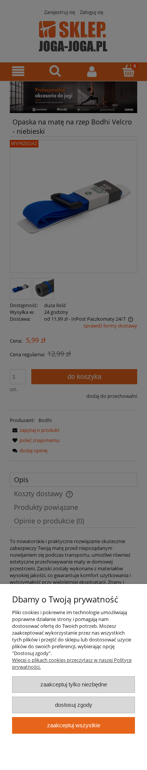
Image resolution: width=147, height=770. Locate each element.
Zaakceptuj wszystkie (73, 725)
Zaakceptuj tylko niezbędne (73, 684)
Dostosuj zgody (73, 705)
